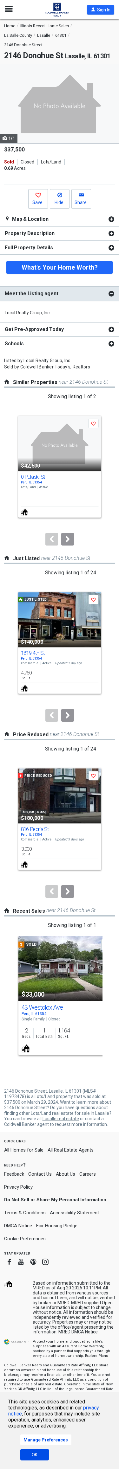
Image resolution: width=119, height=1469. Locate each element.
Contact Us (40, 1174)
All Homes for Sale (23, 1150)
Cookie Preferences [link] (25, 1239)
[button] (100, 10)
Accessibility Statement (74, 1213)
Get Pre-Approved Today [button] (34, 329)
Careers (87, 1174)
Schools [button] (14, 344)
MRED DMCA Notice (78, 1331)
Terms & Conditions (25, 1213)
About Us (65, 1174)
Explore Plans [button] (96, 1356)
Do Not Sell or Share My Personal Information (55, 1200)
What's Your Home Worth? (60, 267)
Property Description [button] (30, 233)
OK (34, 1454)
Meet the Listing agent (31, 294)
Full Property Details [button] (29, 248)
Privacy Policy (18, 1187)
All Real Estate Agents (71, 1150)
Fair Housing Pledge (56, 1226)
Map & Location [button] (30, 219)
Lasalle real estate (61, 1118)
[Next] (67, 539)
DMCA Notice (18, 1226)
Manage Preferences (45, 1439)
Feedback (14, 1174)
